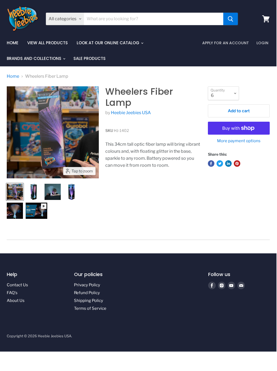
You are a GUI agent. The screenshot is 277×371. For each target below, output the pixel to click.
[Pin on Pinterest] (237, 163)
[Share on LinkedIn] (228, 163)
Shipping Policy (88, 300)
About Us (16, 300)
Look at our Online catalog (108, 43)
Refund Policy (87, 292)
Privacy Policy (87, 284)
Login (262, 43)
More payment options (239, 141)
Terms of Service (90, 308)
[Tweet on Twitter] (220, 163)
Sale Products (89, 58)
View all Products (47, 43)
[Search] (230, 19)
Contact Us (17, 284)
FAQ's (12, 292)
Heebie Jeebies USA (131, 112)
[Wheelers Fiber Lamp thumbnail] (14, 191)
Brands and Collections (34, 58)
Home (12, 43)
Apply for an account (225, 43)
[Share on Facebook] (211, 163)
